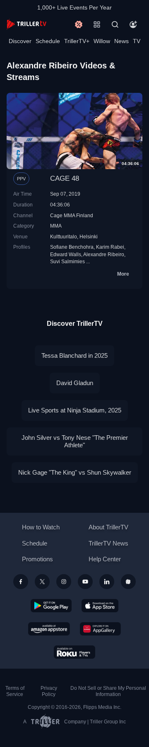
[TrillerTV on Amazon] (49, 628)
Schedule (48, 41)
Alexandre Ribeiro (103, 254)
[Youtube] (85, 581)
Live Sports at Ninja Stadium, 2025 (74, 410)
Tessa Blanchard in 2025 (74, 355)
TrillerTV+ (76, 41)
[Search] (115, 24)
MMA (56, 225)
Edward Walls (65, 254)
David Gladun (74, 382)
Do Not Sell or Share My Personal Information (108, 691)
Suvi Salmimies (67, 261)
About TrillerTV (108, 527)
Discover (20, 41)
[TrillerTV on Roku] (74, 652)
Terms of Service (14, 691)
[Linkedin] (106, 581)
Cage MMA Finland (71, 215)
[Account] (133, 24)
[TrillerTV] (26, 24)
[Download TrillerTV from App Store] (100, 605)
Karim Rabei (110, 247)
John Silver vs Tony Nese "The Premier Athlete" (75, 441)
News (121, 41)
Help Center (105, 559)
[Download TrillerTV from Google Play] (51, 605)
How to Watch (41, 527)
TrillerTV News (108, 543)
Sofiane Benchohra (72, 247)
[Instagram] (63, 581)
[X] (42, 581)
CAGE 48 (64, 178)
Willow (102, 41)
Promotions (37, 559)
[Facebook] (20, 581)
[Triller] (128, 581)
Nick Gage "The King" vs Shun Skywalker (74, 472)
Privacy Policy (49, 691)
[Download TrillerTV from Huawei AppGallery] (100, 628)
